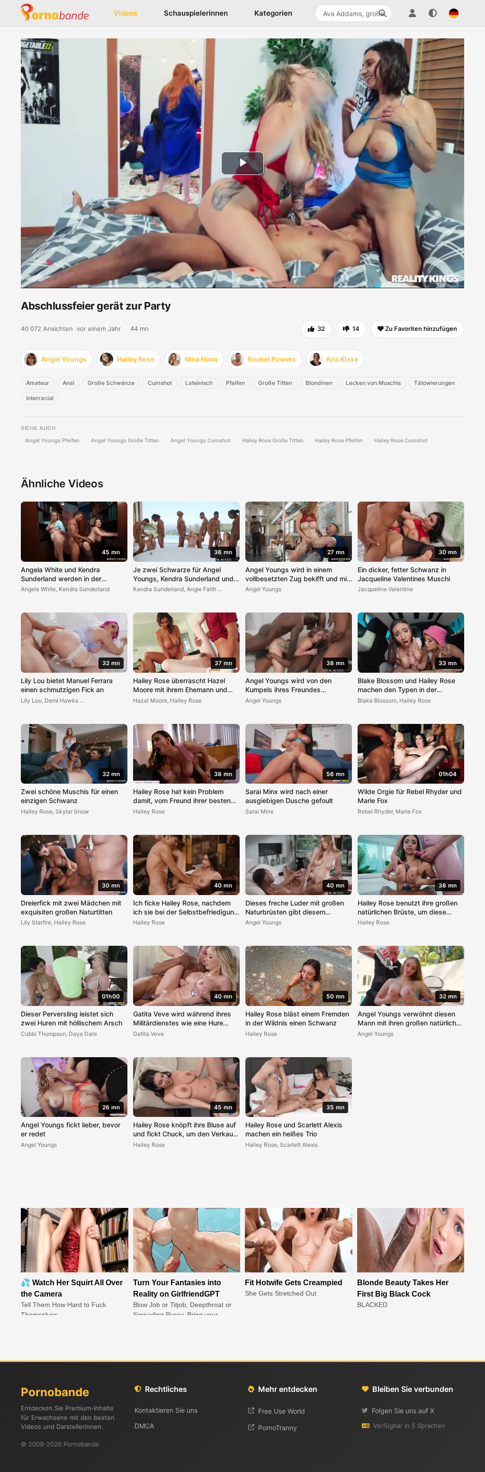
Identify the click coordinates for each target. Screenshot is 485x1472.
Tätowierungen (434, 382)
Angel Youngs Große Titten (125, 440)
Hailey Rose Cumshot (401, 440)
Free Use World (281, 1411)
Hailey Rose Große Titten (273, 440)
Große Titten (275, 382)
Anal (68, 382)
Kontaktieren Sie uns (166, 1410)
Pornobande (59, 13)
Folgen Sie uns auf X (403, 1411)
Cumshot (160, 382)
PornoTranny (277, 1428)
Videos (125, 13)
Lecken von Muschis (373, 382)
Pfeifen (235, 382)
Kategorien (273, 13)
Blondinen (318, 382)
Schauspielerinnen (196, 13)
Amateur (37, 382)
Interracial (40, 398)
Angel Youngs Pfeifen (52, 440)
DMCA (144, 1426)
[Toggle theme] (432, 13)
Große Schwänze (111, 382)
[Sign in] (412, 13)
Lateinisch (199, 382)
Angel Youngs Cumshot (201, 440)
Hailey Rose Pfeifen (339, 440)
